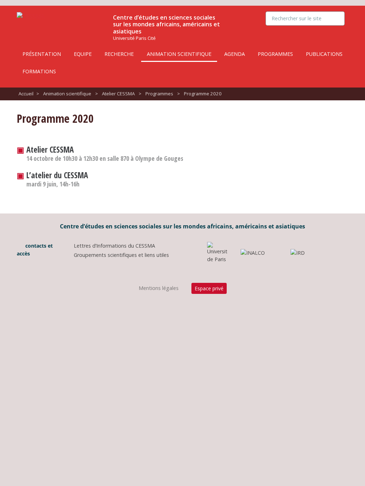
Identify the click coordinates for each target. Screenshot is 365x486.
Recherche (119, 54)
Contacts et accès (35, 249)
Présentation (41, 54)
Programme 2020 (203, 93)
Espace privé (209, 288)
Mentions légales (159, 288)
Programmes (275, 54)
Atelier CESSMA (118, 93)
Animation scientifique (179, 54)
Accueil (26, 93)
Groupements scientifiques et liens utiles (121, 255)
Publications (324, 54)
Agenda (234, 54)
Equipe (83, 54)
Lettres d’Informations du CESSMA (114, 245)
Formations (39, 71)
